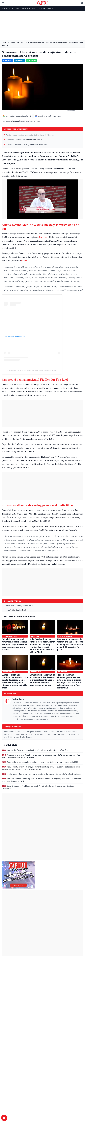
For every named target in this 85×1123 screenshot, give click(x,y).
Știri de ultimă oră (19, 610)
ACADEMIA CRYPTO (45, 9)
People (24, 260)
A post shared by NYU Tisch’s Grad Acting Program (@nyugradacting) (31, 370)
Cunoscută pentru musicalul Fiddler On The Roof (25, 139)
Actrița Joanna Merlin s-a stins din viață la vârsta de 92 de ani (30, 134)
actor (12, 605)
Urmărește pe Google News (49, 116)
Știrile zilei (10, 744)
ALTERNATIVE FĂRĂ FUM (21, 9)
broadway (18, 605)
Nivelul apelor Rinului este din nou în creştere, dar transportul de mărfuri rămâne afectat (44, 774)
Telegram (20, 60)
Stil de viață (34, 636)
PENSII (34, 9)
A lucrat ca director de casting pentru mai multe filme (26, 144)
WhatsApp (32, 60)
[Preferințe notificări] (4, 1118)
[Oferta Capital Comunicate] (42, 874)
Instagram (43, 237)
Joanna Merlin (28, 605)
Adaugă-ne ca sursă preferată (18, 116)
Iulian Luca (15, 121)
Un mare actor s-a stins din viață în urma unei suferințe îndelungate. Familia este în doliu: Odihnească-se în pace (70, 644)
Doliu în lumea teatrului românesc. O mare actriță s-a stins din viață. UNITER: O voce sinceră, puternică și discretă (15, 644)
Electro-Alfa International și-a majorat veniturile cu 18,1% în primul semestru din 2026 (42, 762)
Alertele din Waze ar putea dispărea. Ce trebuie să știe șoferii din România (38, 750)
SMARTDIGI (6, 9)
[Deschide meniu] (3, 3)
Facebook (8, 60)
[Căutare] (82, 3)
